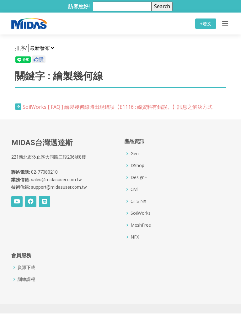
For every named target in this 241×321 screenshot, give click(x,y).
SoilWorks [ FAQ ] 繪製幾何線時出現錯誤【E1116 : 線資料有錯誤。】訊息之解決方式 (117, 106)
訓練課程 (26, 279)
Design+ (139, 177)
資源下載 (26, 267)
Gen (135, 153)
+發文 (206, 24)
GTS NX (138, 201)
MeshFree (141, 225)
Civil (134, 189)
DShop (137, 165)
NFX (135, 237)
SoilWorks (141, 213)
